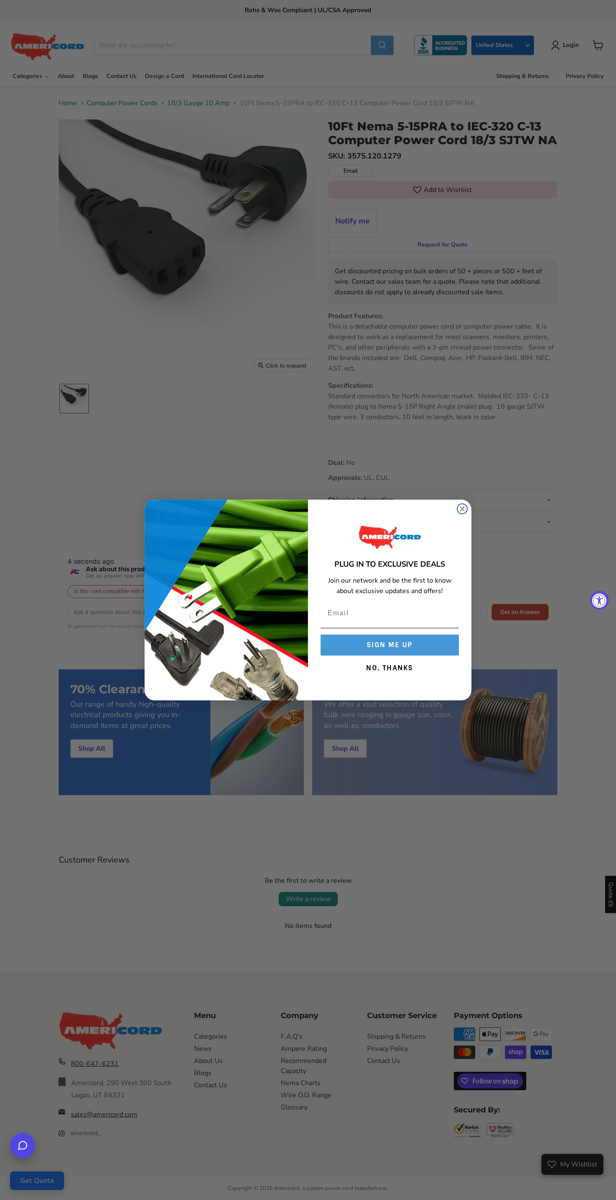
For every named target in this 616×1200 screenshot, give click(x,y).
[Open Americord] (22, 1145)
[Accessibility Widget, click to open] (599, 600)
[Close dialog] (462, 509)
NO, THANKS (389, 667)
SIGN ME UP (390, 644)
